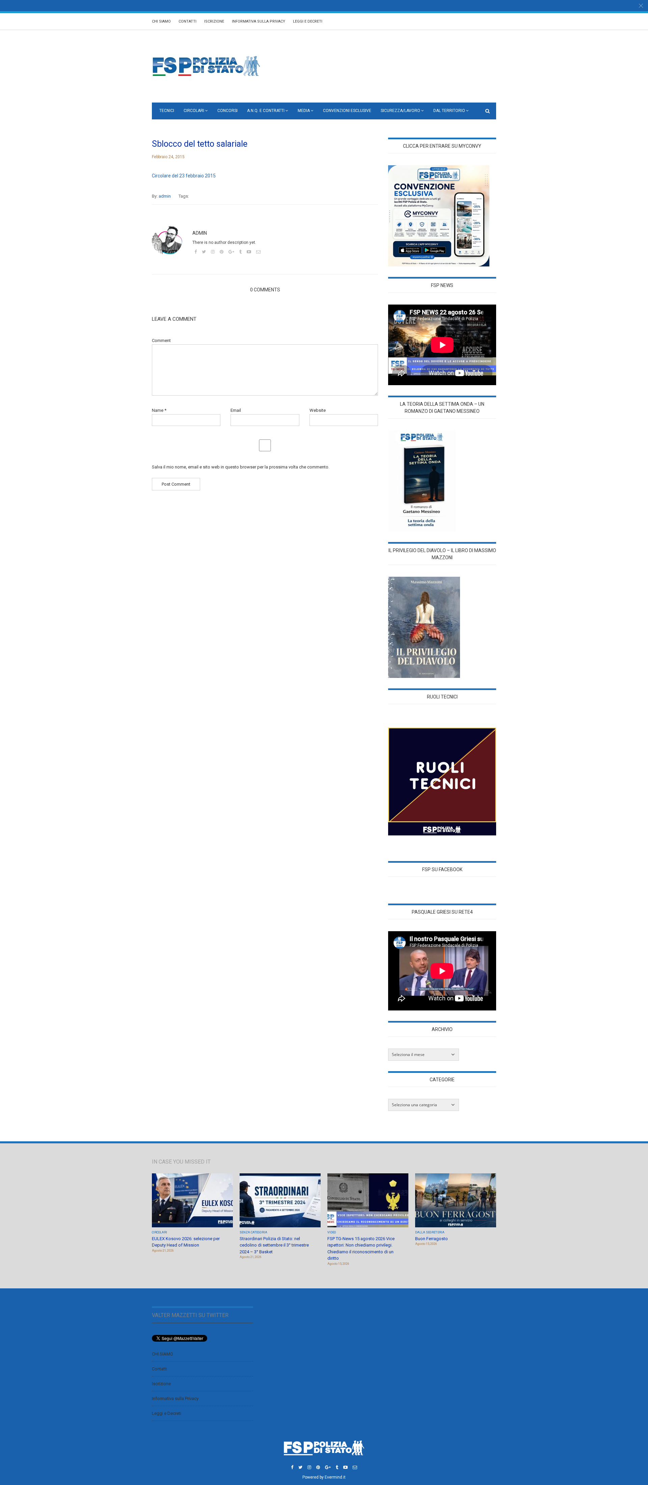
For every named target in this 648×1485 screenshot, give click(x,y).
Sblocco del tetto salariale (199, 144)
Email (236, 410)
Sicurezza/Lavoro (400, 110)
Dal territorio (449, 110)
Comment (161, 340)
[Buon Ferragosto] (455, 1200)
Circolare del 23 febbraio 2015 (184, 175)
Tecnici (166, 110)
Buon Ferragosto (431, 1238)
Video (331, 1232)
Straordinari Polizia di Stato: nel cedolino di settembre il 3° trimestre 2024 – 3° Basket (274, 1245)
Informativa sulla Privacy (258, 21)
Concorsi (227, 110)
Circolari (194, 110)
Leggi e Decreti (307, 21)
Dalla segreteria (429, 1232)
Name (159, 410)
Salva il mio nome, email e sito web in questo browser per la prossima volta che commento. (240, 467)
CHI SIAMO (161, 21)
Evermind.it (335, 1477)
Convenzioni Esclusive (347, 110)
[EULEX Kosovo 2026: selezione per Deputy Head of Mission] (192, 1200)
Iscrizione (214, 21)
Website (317, 410)
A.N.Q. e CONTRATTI (266, 110)
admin (165, 196)
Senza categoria (253, 1232)
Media (304, 110)
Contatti (187, 21)
